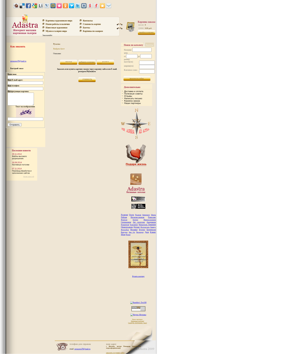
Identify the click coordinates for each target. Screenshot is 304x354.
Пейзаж (124, 217)
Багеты (86, 27)
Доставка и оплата (133, 91)
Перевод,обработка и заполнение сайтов (22, 172)
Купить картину (138, 276)
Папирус (153, 227)
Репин (128, 235)
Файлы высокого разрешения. (19, 157)
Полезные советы (133, 93)
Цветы (153, 215)
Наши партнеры (132, 103)
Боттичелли (151, 230)
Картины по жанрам (93, 31)
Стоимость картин (92, 24)
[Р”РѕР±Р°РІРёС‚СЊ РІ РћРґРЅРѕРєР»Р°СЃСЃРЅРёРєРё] (65, 5)
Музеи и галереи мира (56, 31)
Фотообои (125, 230)
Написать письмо (133, 98)
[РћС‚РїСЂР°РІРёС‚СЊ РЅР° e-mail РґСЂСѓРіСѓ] (108, 5)
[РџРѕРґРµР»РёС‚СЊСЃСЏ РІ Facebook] (28, 5)
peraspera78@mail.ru (18, 61)
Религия (124, 215)
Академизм (151, 222)
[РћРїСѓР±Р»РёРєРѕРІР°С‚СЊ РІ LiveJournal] (46, 5)
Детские (136, 227)
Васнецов (139, 232)
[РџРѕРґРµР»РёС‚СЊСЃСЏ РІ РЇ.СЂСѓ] (96, 5)
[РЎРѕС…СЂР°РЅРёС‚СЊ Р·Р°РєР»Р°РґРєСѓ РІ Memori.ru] (59, 5)
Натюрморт (146, 215)
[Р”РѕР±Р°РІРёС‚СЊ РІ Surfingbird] (71, 5)
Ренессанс (152, 217)
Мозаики (133, 230)
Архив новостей (28, 176)
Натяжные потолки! (137, 321)
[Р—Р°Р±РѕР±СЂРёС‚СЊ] (16, 5)
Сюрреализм (126, 222)
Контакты (88, 20)
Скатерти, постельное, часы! (137, 323)
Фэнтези (124, 220)
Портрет (135, 220)
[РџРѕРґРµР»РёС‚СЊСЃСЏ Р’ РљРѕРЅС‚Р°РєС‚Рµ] (83, 5)
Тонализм (152, 224)
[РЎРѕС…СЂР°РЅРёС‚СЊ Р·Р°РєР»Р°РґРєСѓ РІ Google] (34, 5)
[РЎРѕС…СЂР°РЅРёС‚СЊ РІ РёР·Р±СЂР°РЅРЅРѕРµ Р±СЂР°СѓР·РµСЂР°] (102, 5)
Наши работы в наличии (58, 24)
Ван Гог (132, 232)
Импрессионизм (150, 220)
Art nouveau (139, 222)
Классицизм (134, 225)
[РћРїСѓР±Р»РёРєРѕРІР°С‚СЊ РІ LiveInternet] (40, 5)
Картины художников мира (59, 20)
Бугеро (142, 229)
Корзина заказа (132, 100)
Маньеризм (143, 225)
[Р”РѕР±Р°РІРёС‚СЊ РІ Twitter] (77, 5)
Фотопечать (145, 227)
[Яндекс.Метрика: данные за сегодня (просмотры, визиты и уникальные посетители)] (138, 315)
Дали (147, 232)
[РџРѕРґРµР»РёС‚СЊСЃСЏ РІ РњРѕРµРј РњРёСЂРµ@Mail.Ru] (53, 5)
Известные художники (56, 27)
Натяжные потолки (20, 165)
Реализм (138, 215)
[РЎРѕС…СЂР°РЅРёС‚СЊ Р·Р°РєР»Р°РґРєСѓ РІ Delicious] (22, 5)
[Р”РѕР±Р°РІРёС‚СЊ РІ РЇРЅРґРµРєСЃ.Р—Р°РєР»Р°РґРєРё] (90, 5)
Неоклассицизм (137, 217)
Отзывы (128, 96)
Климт (153, 232)
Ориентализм (127, 227)
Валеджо (124, 232)
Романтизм (125, 225)
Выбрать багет (59, 49)
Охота (131, 215)
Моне (123, 234)
